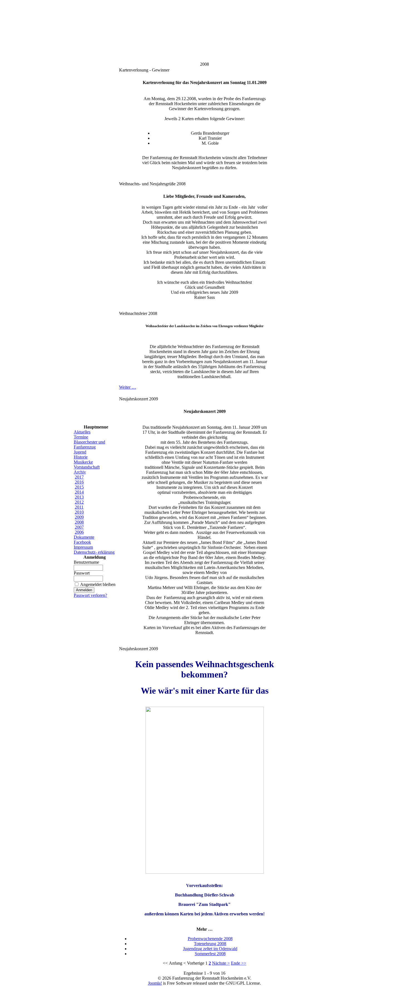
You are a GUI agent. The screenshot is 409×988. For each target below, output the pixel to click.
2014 (79, 492)
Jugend (80, 452)
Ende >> (238, 963)
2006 (79, 532)
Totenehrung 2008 (210, 943)
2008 (79, 522)
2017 (79, 477)
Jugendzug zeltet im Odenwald (210, 948)
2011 (79, 507)
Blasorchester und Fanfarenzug (89, 444)
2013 (79, 497)
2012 (79, 502)
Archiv (80, 472)
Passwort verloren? (90, 595)
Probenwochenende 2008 (210, 938)
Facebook (82, 542)
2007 (79, 527)
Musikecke (83, 462)
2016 (79, 482)
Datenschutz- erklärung (94, 552)
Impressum (83, 547)
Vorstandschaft (87, 467)
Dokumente (84, 537)
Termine (81, 437)
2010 (79, 512)
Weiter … (127, 387)
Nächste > (221, 963)
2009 (79, 517)
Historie (81, 457)
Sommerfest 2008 (210, 953)
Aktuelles (82, 432)
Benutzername (86, 562)
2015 (79, 487)
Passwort (82, 573)
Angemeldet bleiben (97, 584)
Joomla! (155, 983)
